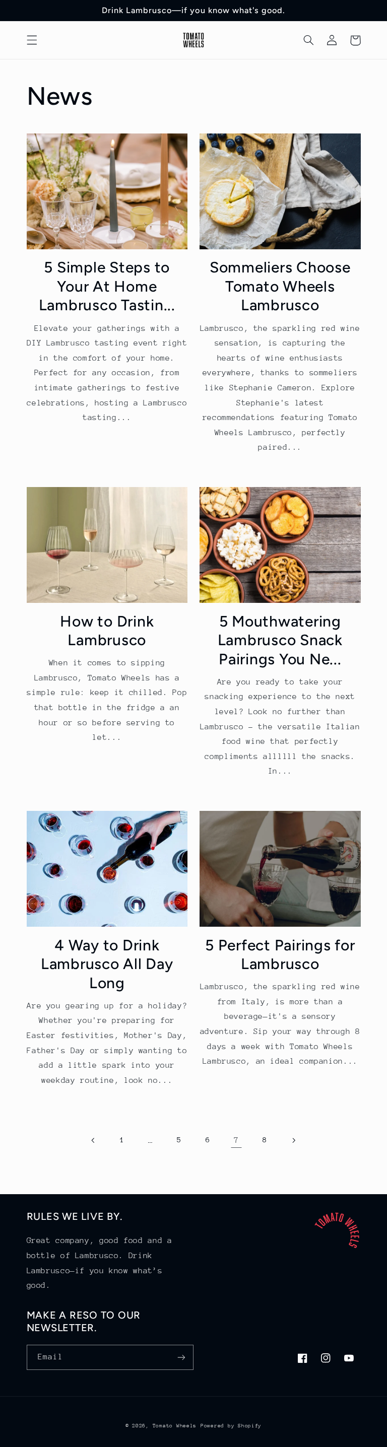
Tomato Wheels (175, 1426)
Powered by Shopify (231, 1426)
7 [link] (236, 1140)
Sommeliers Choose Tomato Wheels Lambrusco (280, 286)
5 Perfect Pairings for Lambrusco (280, 955)
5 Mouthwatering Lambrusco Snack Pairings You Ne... (280, 640)
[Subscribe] (181, 1357)
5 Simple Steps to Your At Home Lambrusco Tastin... (107, 286)
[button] (31, 40)
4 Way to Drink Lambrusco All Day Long (107, 964)
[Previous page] (93, 1140)
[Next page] (293, 1140)
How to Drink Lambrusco (107, 631)
